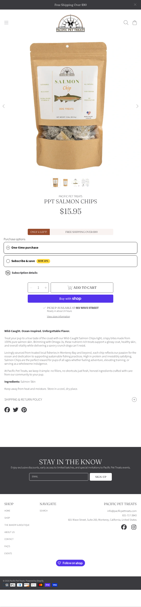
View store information (58, 316)
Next (137, 106)
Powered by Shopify (34, 580)
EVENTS (8, 553)
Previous (4, 106)
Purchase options (14, 239)
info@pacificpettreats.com (122, 511)
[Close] (135, 5)
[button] (6, 23)
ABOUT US (9, 532)
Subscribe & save (29, 261)
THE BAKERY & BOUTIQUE (17, 525)
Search (44, 510)
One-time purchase (24, 247)
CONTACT (9, 539)
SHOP (7, 518)
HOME (7, 510)
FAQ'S (7, 546)
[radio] (8, 247)
